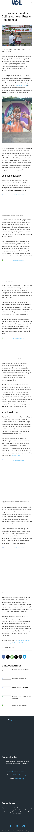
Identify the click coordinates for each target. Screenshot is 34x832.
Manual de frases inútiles (19, 678)
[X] (8, 657)
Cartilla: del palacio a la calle (20, 687)
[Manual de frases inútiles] (6, 681)
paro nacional (15, 455)
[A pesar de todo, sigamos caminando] (6, 707)
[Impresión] (20, 657)
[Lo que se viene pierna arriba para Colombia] (6, 698)
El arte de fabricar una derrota (20, 670)
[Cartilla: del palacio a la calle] (6, 690)
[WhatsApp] (12, 657)
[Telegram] (24, 657)
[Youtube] (23, 826)
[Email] (16, 657)
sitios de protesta (21, 85)
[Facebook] (3, 657)
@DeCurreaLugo (19, 779)
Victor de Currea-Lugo (20, 775)
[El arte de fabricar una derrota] (6, 672)
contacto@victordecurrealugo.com (17, 771)
